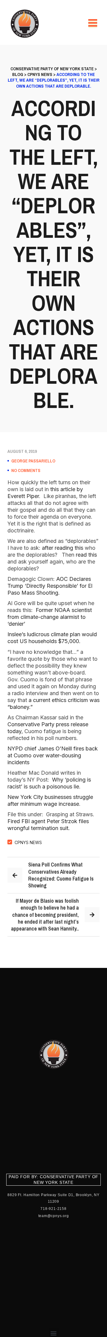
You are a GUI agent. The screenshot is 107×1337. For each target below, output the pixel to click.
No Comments (25, 470)
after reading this (62, 548)
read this (86, 555)
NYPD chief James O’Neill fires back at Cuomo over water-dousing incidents (52, 755)
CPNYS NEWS (28, 842)
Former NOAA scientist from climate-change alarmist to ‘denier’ (49, 617)
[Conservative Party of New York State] (26, 24)
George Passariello (33, 461)
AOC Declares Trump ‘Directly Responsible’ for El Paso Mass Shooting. (49, 586)
